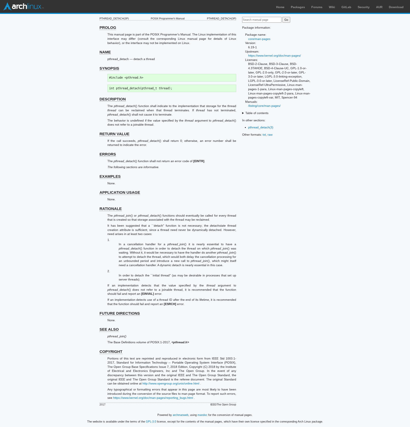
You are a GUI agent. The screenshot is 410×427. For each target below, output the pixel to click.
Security (364, 7)
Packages (298, 7)
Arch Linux (23, 6)
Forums (316, 7)
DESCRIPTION (113, 99)
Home (280, 7)
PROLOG (108, 27)
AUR (379, 7)
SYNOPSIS (109, 68)
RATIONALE (111, 209)
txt (264, 134)
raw (270, 134)
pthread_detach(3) (260, 127)
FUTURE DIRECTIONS (120, 313)
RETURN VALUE (114, 134)
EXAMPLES (110, 176)
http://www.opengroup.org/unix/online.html (170, 383)
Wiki (332, 7)
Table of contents (256, 113)
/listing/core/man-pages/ (264, 105)
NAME (105, 52)
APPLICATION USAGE (120, 192)
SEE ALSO (109, 329)
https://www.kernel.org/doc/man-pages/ (274, 55)
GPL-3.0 (151, 421)
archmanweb (180, 415)
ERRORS (108, 154)
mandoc (202, 415)
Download (396, 7)
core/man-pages (259, 39)
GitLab (346, 7)
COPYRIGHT (111, 351)
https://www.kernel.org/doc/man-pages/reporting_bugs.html (153, 397)
